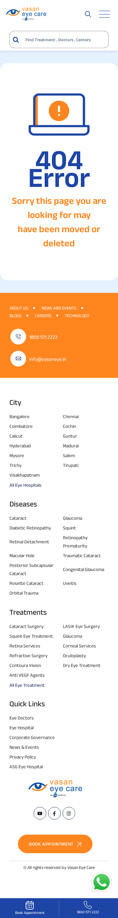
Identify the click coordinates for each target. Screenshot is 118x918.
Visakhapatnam (24, 475)
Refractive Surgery (28, 655)
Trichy (15, 465)
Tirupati (70, 465)
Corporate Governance (32, 737)
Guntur (70, 436)
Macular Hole (22, 555)
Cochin (69, 426)
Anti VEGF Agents (27, 675)
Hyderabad (20, 445)
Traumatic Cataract (82, 555)
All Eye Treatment (27, 685)
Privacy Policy (22, 756)
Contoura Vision (25, 665)
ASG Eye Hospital (26, 766)
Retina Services (24, 645)
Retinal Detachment (29, 541)
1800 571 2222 (43, 337)
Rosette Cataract (26, 583)
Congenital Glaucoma (83, 569)
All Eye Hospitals (25, 485)
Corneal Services (79, 645)
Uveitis (69, 583)
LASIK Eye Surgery (81, 626)
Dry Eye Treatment (81, 665)
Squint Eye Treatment (31, 636)
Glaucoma (72, 518)
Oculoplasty (74, 655)
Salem (69, 455)
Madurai (71, 445)
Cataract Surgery (26, 626)
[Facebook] (54, 813)
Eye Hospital (21, 727)
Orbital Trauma (23, 593)
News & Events (24, 747)
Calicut (16, 436)
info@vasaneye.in (47, 359)
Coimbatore (21, 426)
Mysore (16, 455)
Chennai (71, 416)
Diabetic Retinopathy (30, 527)
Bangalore (19, 416)
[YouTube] (40, 813)
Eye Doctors (21, 717)
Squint (69, 527)
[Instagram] (69, 813)
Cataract (17, 518)
